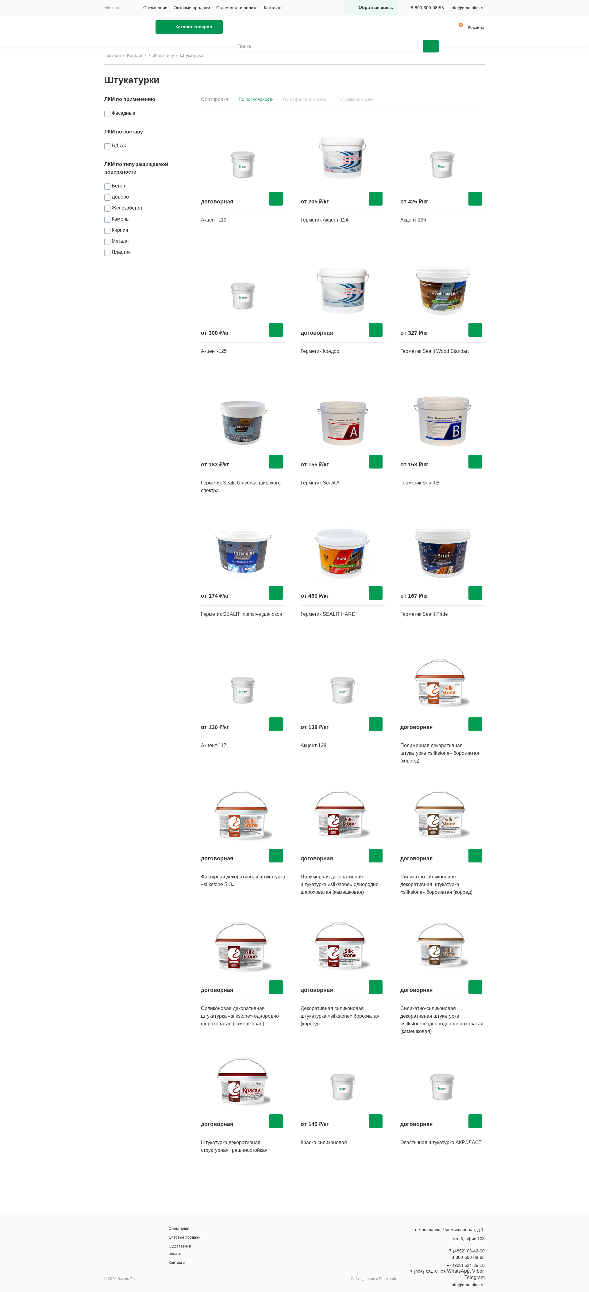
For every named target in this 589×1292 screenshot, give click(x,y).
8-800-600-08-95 (427, 7)
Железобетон (127, 207)
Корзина (476, 27)
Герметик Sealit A (320, 482)
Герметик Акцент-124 (324, 219)
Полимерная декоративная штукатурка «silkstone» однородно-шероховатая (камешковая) (340, 884)
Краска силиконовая (324, 1142)
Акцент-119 (213, 219)
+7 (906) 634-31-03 (427, 1271)
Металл (120, 241)
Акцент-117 (213, 745)
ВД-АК (119, 145)
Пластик (121, 252)
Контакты (273, 7)
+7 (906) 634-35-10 (466, 1265)
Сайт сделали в (374, 1279)
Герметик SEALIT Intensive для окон (241, 614)
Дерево (120, 196)
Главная (112, 55)
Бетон (118, 185)
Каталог (135, 55)
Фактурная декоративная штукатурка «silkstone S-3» (243, 880)
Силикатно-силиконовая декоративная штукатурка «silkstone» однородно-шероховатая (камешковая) (441, 1020)
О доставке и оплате (237, 7)
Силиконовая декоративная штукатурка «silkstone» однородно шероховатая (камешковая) (240, 1016)
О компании (155, 7)
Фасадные (123, 113)
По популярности (256, 99)
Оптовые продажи (192, 7)
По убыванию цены (356, 99)
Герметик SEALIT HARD (328, 614)
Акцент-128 (313, 745)
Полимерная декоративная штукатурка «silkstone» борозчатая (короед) (439, 753)
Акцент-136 (413, 219)
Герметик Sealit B (420, 482)
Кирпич (120, 230)
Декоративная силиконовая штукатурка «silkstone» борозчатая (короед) (340, 1016)
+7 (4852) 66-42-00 (466, 1250)
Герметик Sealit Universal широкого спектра (241, 486)
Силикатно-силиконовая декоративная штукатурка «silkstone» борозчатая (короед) (436, 884)
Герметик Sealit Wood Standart (434, 351)
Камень (120, 219)
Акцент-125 (214, 351)
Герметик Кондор (320, 351)
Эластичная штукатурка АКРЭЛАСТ (441, 1142)
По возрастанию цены (305, 99)
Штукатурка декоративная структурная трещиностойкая (234, 1146)
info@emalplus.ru (468, 7)
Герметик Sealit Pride (424, 614)
